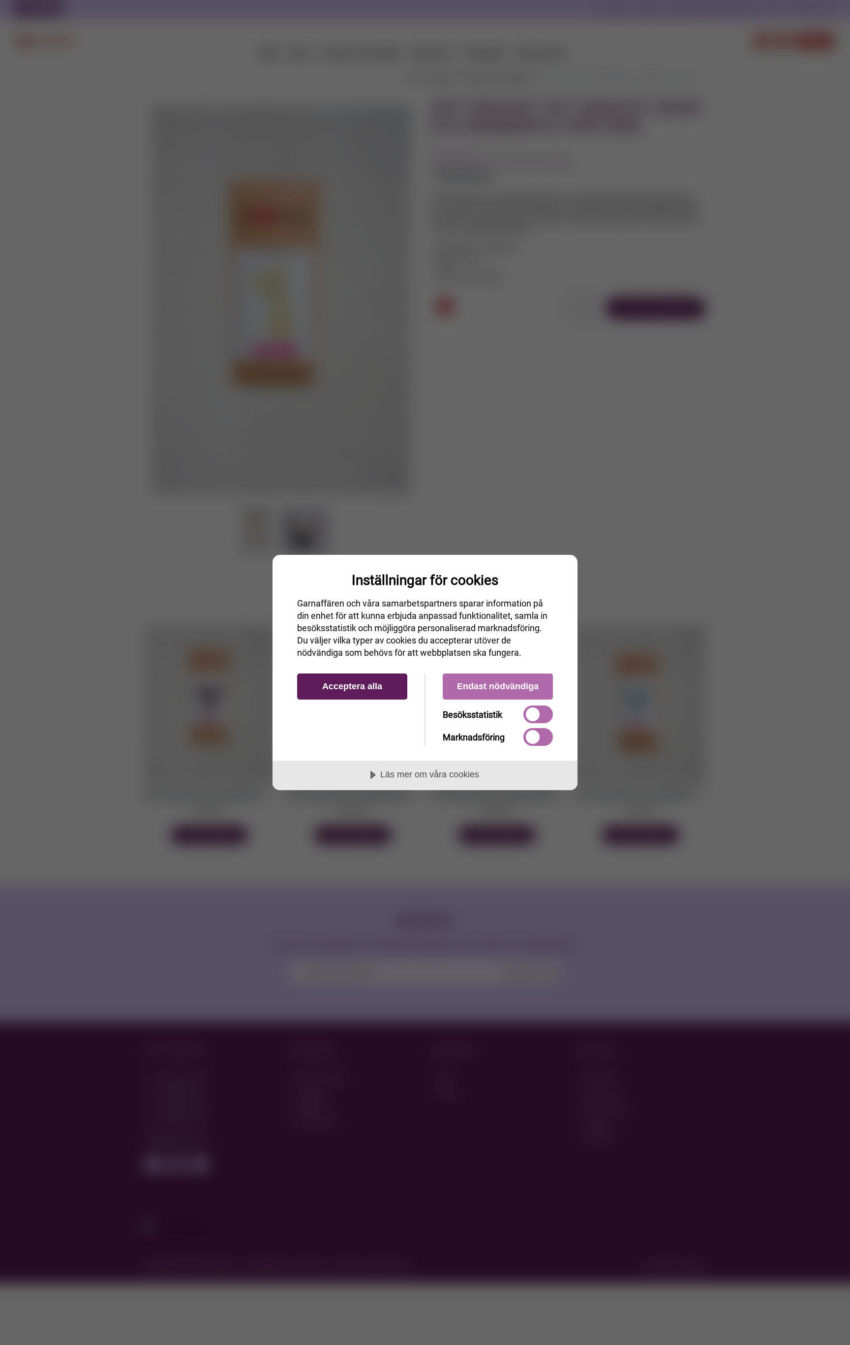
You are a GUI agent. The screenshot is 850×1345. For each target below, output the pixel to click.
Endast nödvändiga (498, 686)
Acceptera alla (352, 686)
